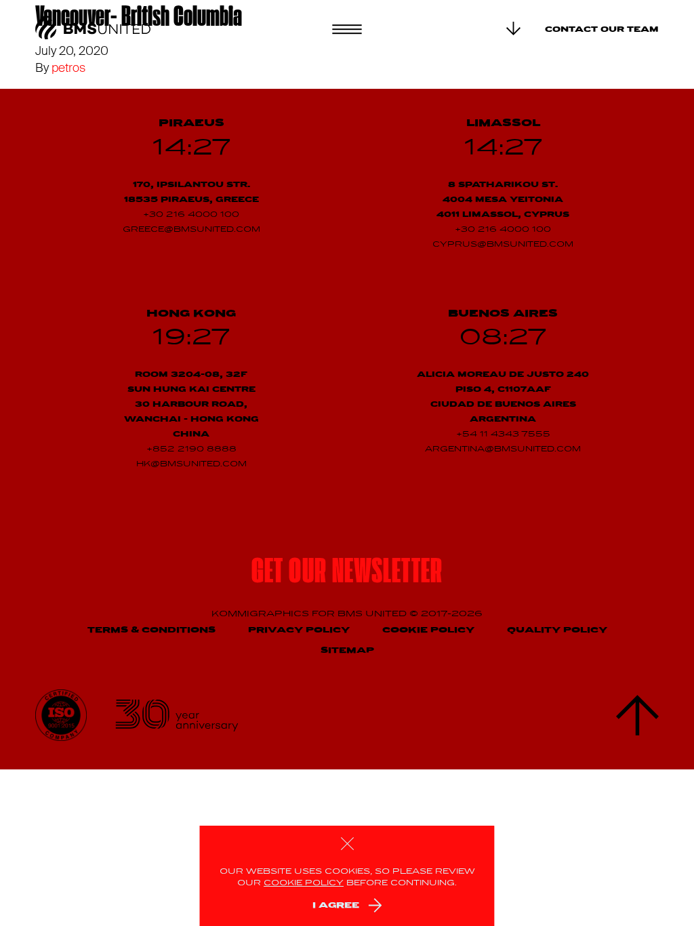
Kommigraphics (261, 613)
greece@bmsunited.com (191, 230)
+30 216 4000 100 (191, 215)
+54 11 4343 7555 (503, 434)
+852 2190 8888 (191, 449)
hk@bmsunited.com (191, 464)
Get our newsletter (347, 573)
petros (68, 68)
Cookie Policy (428, 630)
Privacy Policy (299, 630)
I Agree (335, 905)
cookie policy (304, 883)
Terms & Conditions (151, 630)
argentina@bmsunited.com (503, 449)
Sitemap (347, 650)
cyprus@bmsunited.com (502, 245)
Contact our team (602, 30)
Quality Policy (557, 630)
